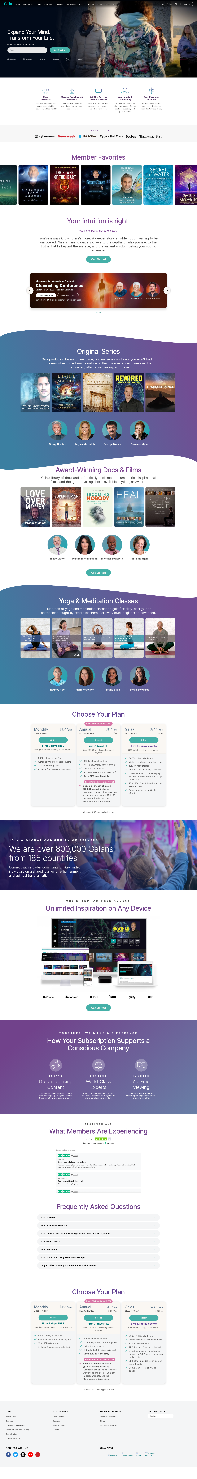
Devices (9, 1421)
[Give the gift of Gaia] (176, 4)
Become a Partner (108, 1425)
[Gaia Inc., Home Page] (8, 3)
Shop (102, 1421)
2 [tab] (100, 312)
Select (53, 740)
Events (56, 1430)
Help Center (58, 1417)
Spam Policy (11, 1434)
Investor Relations (108, 1417)
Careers (56, 1421)
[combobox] (161, 1416)
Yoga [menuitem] (39, 4)
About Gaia (11, 1417)
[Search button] (163, 4)
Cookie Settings (13, 1438)
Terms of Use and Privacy (17, 1430)
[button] (98, 1217)
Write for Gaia (59, 1425)
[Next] (166, 290)
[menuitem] (17, 3)
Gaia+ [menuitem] (99, 4)
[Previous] (30, 290)
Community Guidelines (16, 1425)
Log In (187, 4)
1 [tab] (97, 312)
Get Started (59, 50)
